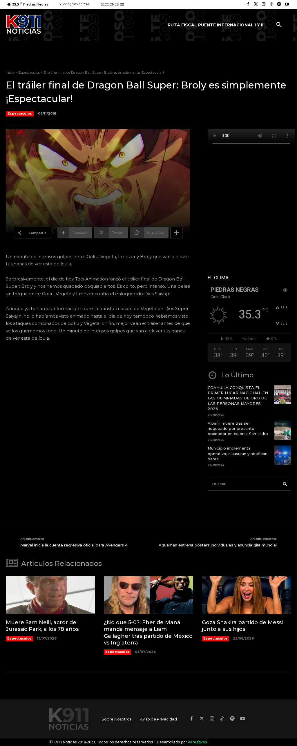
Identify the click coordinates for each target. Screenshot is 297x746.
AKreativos (197, 742)
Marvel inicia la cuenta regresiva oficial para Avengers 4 (74, 545)
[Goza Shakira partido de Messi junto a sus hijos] (246, 595)
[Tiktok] (271, 4)
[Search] (285, 484)
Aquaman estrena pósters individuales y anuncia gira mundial (218, 545)
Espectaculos (29, 72)
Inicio (10, 72)
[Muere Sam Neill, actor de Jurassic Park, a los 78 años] (50, 595)
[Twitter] (256, 4)
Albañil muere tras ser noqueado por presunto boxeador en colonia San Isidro (238, 428)
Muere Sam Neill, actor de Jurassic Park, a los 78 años (42, 625)
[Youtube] (287, 4)
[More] (176, 232)
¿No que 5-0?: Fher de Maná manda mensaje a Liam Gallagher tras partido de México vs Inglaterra (148, 632)
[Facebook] (248, 4)
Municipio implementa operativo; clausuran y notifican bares (237, 453)
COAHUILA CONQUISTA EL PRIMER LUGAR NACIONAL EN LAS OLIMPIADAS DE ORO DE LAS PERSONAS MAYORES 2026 (238, 398)
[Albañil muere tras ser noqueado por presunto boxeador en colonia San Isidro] (282, 430)
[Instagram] (264, 4)
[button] (279, 25)
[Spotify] (279, 4)
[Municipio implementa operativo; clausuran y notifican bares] (282, 455)
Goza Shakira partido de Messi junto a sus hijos (242, 625)
